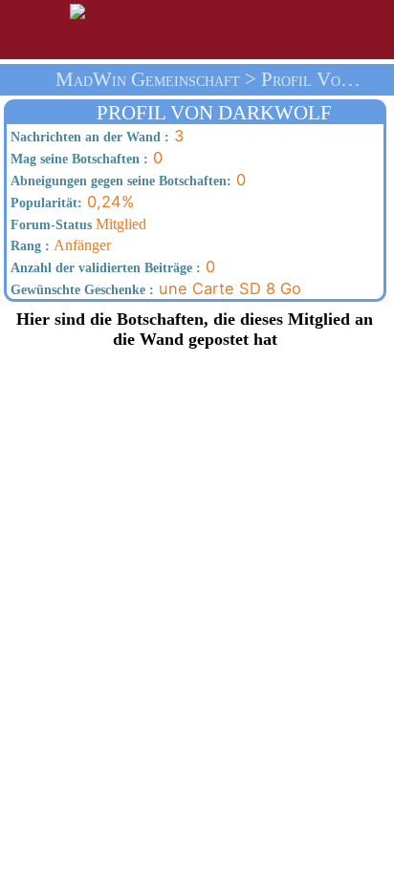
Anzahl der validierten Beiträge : (104, 267)
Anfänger (59, 245)
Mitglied (76, 224)
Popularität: (44, 202)
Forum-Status (49, 224)
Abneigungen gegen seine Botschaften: (119, 180)
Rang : (28, 245)
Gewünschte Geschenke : (80, 289)
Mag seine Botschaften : (77, 158)
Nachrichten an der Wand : (88, 136)
